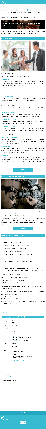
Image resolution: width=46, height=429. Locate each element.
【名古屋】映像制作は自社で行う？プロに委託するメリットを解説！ (17, 245)
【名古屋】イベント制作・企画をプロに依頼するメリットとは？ (16, 251)
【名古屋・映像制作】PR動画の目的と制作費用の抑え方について (16, 248)
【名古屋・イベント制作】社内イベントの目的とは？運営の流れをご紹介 (18, 254)
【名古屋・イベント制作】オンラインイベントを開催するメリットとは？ (18, 261)
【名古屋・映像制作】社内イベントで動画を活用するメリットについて (17, 239)
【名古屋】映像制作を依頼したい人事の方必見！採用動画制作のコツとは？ (18, 242)
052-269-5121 (17, 340)
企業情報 (23, 228)
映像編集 (23, 169)
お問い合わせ (23, 422)
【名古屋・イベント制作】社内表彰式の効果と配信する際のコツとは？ (17, 258)
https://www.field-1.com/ (18, 360)
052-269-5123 (17, 333)
